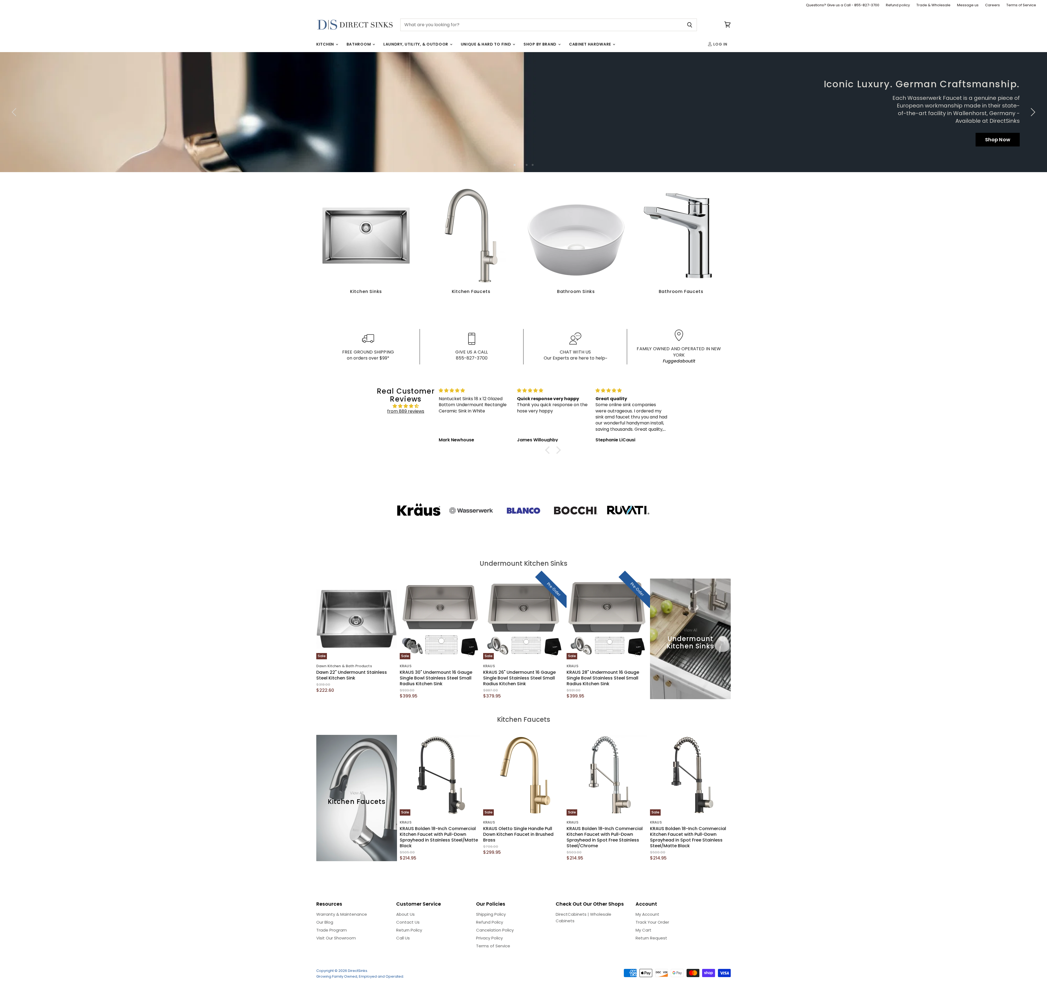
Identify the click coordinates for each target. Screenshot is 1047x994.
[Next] (1032, 112)
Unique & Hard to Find (486, 44)
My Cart (643, 930)
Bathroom (359, 44)
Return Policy (409, 930)
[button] (549, 450)
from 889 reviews (405, 411)
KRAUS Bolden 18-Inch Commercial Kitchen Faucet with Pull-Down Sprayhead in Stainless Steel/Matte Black (439, 837)
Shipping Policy (491, 914)
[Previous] (15, 112)
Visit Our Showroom (336, 938)
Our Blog (324, 922)
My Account (647, 914)
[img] (405, 406)
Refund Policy (489, 922)
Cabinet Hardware (590, 44)
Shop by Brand (541, 44)
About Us (405, 914)
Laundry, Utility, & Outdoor (416, 44)
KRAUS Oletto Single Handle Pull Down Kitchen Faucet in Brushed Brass (518, 834)
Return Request (651, 938)
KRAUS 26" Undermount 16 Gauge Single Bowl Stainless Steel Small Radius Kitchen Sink (519, 678)
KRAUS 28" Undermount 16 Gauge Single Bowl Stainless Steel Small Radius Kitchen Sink (603, 678)
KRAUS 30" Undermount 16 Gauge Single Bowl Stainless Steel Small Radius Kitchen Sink (436, 678)
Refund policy (898, 5)
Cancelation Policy (495, 930)
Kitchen (325, 44)
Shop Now (997, 139)
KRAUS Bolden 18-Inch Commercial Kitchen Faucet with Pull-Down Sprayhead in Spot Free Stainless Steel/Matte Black (688, 837)
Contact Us (408, 922)
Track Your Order (652, 922)
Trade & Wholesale (933, 5)
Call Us (403, 938)
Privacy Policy (489, 938)
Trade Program (331, 930)
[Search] (689, 25)
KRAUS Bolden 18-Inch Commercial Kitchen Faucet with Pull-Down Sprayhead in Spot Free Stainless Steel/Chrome (605, 837)
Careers (992, 5)
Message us (968, 5)
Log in (719, 44)
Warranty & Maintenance (341, 914)
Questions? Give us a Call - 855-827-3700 (842, 5)
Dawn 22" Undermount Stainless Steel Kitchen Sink (351, 675)
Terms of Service (1021, 5)
